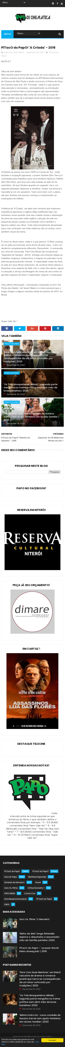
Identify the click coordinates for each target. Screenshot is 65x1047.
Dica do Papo (10, 877)
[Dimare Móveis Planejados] (32, 633)
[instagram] (53, 3)
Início (7, 34)
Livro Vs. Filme (11, 888)
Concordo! (52, 1040)
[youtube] (62, 3)
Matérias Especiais (37, 877)
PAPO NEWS (9, 893)
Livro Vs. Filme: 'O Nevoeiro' (34, 919)
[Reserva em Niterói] (32, 569)
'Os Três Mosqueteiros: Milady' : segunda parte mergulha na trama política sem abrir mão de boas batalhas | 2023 (30, 387)
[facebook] (57, 3)
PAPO (6, 904)
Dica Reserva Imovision (15, 899)
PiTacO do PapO (12, 344)
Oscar (38, 882)
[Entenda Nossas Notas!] (29, 813)
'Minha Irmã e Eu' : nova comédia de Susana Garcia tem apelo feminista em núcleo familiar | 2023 (31, 416)
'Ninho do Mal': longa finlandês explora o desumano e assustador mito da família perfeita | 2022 (39, 937)
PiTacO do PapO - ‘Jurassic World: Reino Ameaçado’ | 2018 (39, 949)
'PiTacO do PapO (44, 899)
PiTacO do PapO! (40, 871)
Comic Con (29, 893)
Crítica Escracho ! (36, 888)
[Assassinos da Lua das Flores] (32, 728)
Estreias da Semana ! (14, 882)
